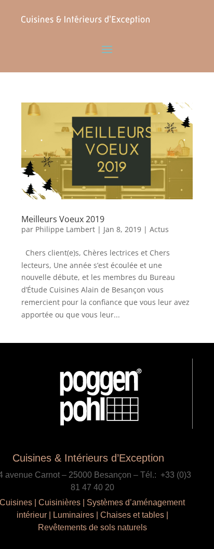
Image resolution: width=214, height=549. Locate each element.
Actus (159, 229)
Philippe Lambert (65, 229)
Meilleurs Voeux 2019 (62, 219)
